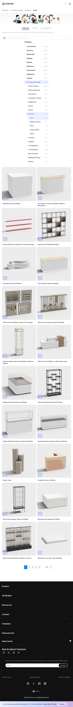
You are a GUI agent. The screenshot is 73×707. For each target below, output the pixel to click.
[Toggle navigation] (70, 3)
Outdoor (29, 78)
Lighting (29, 58)
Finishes (35, 28)
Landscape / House (34, 98)
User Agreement (35, 677)
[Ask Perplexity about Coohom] (9, 652)
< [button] (22, 567)
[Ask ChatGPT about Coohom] (4, 652)
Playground (32, 102)
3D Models (5, 10)
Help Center (7, 641)
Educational (32, 94)
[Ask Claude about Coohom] (14, 652)
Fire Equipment (33, 145)
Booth (32, 118)
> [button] (50, 567)
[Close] (70, 704)
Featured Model (46, 28)
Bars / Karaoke (33, 153)
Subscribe (63, 665)
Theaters (31, 137)
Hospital (31, 141)
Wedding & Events (34, 157)
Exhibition (28, 10)
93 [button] (47, 567)
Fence (32, 126)
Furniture (30, 50)
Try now (62, 704)
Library (30, 110)
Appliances (31, 74)
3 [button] (32, 567)
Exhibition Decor (35, 122)
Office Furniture (33, 86)
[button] (43, 567)
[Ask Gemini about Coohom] (19, 652)
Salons (30, 106)
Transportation (33, 149)
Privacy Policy (6, 677)
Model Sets (31, 54)
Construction (31, 46)
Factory (30, 161)
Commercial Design (17, 10)
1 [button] (25, 567)
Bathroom (30, 66)
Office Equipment (34, 90)
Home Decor (31, 70)
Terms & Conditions (65, 677)
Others (32, 133)
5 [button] (39, 567)
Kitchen (29, 62)
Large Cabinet (34, 130)
